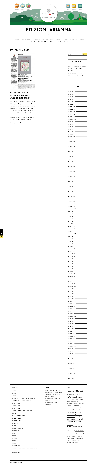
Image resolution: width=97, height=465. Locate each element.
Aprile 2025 (71, 131)
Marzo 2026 (70, 104)
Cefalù (68, 399)
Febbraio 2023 (71, 196)
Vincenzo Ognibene (72, 442)
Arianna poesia (16, 405)
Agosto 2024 (71, 151)
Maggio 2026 (71, 99)
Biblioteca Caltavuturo (71, 394)
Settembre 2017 (72, 346)
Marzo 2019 (70, 301)
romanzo (72, 430)
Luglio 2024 (71, 154)
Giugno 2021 (71, 241)
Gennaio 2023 (71, 199)
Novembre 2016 (71, 371)
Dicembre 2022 (71, 201)
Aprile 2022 (71, 221)
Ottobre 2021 (71, 231)
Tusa (68, 440)
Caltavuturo (80, 397)
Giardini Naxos (76, 407)
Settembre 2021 (72, 233)
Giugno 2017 (71, 353)
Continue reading (26, 123)
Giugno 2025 (71, 126)
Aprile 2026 (71, 101)
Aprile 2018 (71, 328)
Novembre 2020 (71, 251)
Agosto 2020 (71, 258)
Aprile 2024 (71, 161)
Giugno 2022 (71, 216)
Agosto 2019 (71, 288)
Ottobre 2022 (71, 206)
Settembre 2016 (72, 376)
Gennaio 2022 (71, 226)
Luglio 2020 (71, 261)
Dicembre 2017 (71, 338)
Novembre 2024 (71, 144)
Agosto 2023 (71, 181)
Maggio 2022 (71, 218)
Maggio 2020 (71, 266)
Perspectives (15, 430)
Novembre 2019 (71, 281)
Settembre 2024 (72, 149)
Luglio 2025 (71, 124)
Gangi (81, 405)
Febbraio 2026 (71, 106)
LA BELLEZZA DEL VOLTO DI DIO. (76, 75)
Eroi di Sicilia (16, 418)
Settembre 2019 (72, 286)
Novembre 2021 (71, 228)
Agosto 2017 (71, 348)
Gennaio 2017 (71, 366)
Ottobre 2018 (71, 313)
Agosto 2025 (71, 121)
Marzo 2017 (70, 361)
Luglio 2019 (71, 291)
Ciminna (77, 399)
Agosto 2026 (71, 91)
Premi (50, 41)
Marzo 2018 (70, 331)
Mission (58, 39)
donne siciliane (74, 401)
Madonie (78, 412)
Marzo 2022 (70, 223)
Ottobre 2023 (71, 176)
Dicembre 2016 (71, 368)
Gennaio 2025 (71, 139)
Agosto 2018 (71, 318)
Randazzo (76, 428)
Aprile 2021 (71, 243)
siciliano (68, 436)
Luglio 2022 (71, 214)
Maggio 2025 (71, 129)
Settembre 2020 (72, 256)
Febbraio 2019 (71, 303)
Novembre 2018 (71, 311)
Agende (14, 393)
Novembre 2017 (71, 341)
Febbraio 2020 (71, 273)
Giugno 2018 (71, 323)
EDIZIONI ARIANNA (72, 403)
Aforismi (14, 390)
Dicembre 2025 (71, 111)
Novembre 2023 (71, 174)
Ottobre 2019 (71, 283)
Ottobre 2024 (71, 146)
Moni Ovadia (73, 419)
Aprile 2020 (71, 268)
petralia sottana (71, 424)
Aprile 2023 (71, 191)
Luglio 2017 (71, 351)
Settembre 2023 (72, 179)
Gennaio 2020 (71, 276)
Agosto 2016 (71, 378)
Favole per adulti (17, 420)
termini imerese (70, 438)
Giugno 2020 (71, 263)
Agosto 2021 (71, 236)
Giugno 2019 (71, 293)
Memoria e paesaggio (17, 428)
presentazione (70, 428)
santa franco (79, 430)
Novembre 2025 (71, 114)
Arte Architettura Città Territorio (22, 410)
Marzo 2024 (70, 164)
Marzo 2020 (70, 271)
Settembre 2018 (72, 316)
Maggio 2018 (71, 326)
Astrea (14, 413)
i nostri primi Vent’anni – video (43, 39)
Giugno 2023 (71, 186)
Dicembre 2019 (71, 278)
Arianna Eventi (16, 403)
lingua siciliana (70, 412)
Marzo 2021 (70, 246)
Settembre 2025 (72, 119)
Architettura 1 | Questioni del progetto (23, 398)
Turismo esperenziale (79, 438)
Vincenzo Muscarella (75, 440)
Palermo (79, 419)
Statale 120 (73, 39)
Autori (65, 39)
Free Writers (15, 423)
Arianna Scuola (16, 408)
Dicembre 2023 (71, 171)
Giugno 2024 (71, 156)
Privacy (82, 39)
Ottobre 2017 (71, 343)
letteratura (81, 409)
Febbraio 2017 (71, 363)
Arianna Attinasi (75, 391)
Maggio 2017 (71, 356)
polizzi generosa (77, 426)
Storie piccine (16, 445)
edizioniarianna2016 (14, 129)
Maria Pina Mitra (70, 416)
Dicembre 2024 (71, 141)
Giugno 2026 (71, 96)
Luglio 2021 (71, 238)
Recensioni (58, 41)
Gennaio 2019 (71, 306)
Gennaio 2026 (71, 109)
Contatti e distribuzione (38, 41)
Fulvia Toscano (75, 405)
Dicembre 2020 (71, 248)
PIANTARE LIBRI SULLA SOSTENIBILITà (77, 66)
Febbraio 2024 (71, 166)
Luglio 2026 (71, 94)
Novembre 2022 (71, 204)
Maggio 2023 (71, 189)
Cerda (73, 399)
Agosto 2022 (71, 211)
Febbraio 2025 (71, 136)
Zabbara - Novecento (17, 455)
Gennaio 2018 (71, 336)
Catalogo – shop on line (22, 39)
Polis (13, 433)
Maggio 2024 (71, 159)
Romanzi (14, 440)
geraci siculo (69, 407)
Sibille (14, 443)
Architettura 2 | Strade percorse (21, 400)
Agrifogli (15, 395)
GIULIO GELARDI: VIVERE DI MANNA (76, 73)
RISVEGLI (14, 438)
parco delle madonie (74, 421)
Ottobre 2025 (71, 116)
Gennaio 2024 (71, 169)
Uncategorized (16, 452)
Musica (66, 41)
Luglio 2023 (71, 184)
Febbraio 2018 (71, 333)
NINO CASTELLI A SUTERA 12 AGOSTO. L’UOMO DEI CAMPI (20, 95)
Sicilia (80, 434)
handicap (76, 409)
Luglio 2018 (71, 321)
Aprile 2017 (71, 358)
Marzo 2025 (70, 134)
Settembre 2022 (72, 209)
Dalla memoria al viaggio (19, 415)
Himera (14, 425)
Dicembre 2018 (71, 308)
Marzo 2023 (70, 194)
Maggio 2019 (71, 296)
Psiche (14, 435)
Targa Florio (80, 436)
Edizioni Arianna (48, 30)
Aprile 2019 (71, 298)
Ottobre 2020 (71, 253)
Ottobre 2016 (71, 373)
